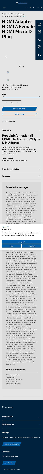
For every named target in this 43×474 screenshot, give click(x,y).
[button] (5, 227)
